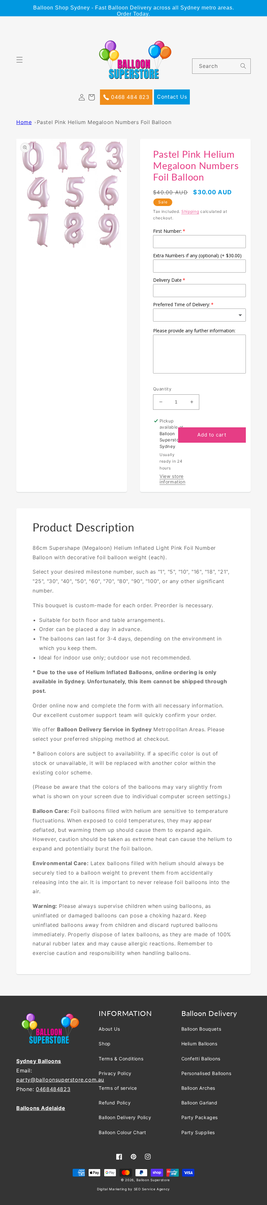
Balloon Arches (198, 1088)
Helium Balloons (199, 1043)
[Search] (243, 66)
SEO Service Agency (152, 1189)
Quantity (162, 388)
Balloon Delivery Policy (125, 1117)
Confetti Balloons (200, 1058)
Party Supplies (198, 1132)
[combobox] (221, 66)
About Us (109, 1029)
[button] (23, 63)
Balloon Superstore (153, 1180)
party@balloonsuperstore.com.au (60, 1079)
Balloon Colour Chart (122, 1132)
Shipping (190, 211)
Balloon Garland (199, 1102)
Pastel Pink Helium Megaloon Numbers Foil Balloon (104, 122)
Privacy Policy (115, 1073)
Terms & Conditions (121, 1058)
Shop (104, 1043)
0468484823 (53, 1089)
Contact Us (172, 96)
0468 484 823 (129, 97)
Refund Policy (115, 1102)
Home (24, 122)
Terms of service (118, 1088)
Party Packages (199, 1117)
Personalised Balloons (206, 1073)
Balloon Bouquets (201, 1029)
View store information (173, 478)
